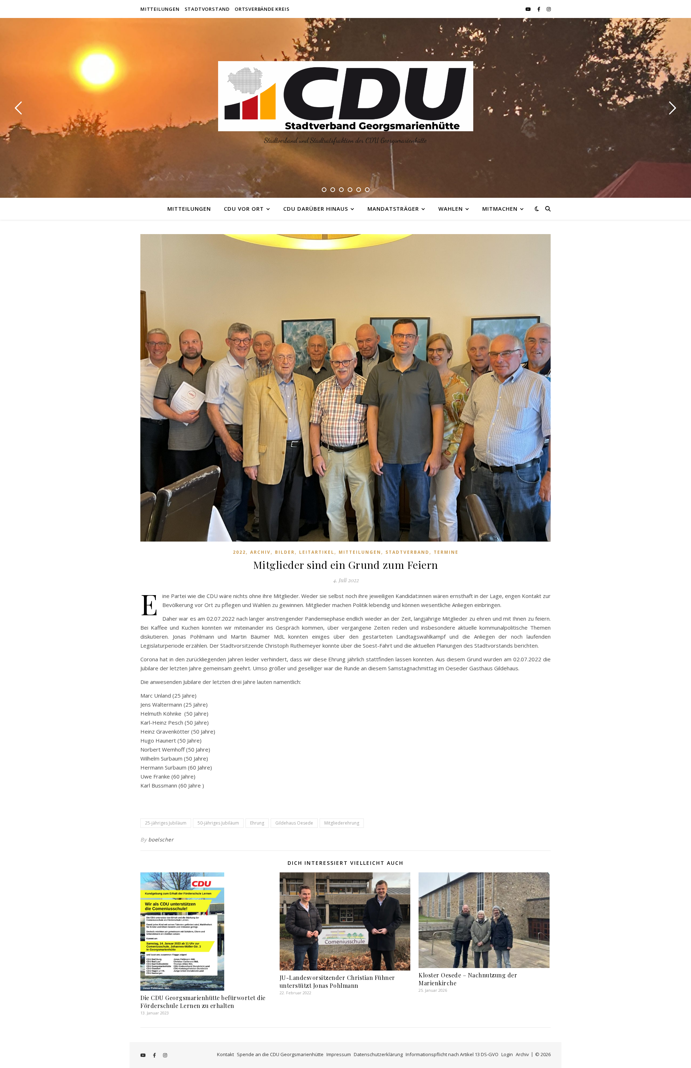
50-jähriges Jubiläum (218, 823)
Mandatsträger (393, 208)
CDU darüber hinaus (315, 208)
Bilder (285, 552)
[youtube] (528, 9)
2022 (239, 552)
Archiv (260, 552)
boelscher (161, 839)
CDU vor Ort (244, 208)
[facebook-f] (539, 9)
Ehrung (257, 823)
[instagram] (549, 9)
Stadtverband (407, 552)
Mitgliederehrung (341, 823)
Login (507, 1054)
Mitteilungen (160, 9)
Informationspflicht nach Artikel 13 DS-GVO (452, 1054)
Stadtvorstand (207, 9)
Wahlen (450, 208)
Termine (446, 552)
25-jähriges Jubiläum (165, 823)
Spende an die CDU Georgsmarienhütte (280, 1054)
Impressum (338, 1054)
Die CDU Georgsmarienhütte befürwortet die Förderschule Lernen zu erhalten (203, 1001)
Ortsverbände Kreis (262, 9)
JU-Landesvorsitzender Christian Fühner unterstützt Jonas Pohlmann (337, 981)
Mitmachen (500, 208)
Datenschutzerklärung (378, 1054)
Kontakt (225, 1054)
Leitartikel (316, 552)
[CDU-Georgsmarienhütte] (345, 96)
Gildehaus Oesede (294, 823)
